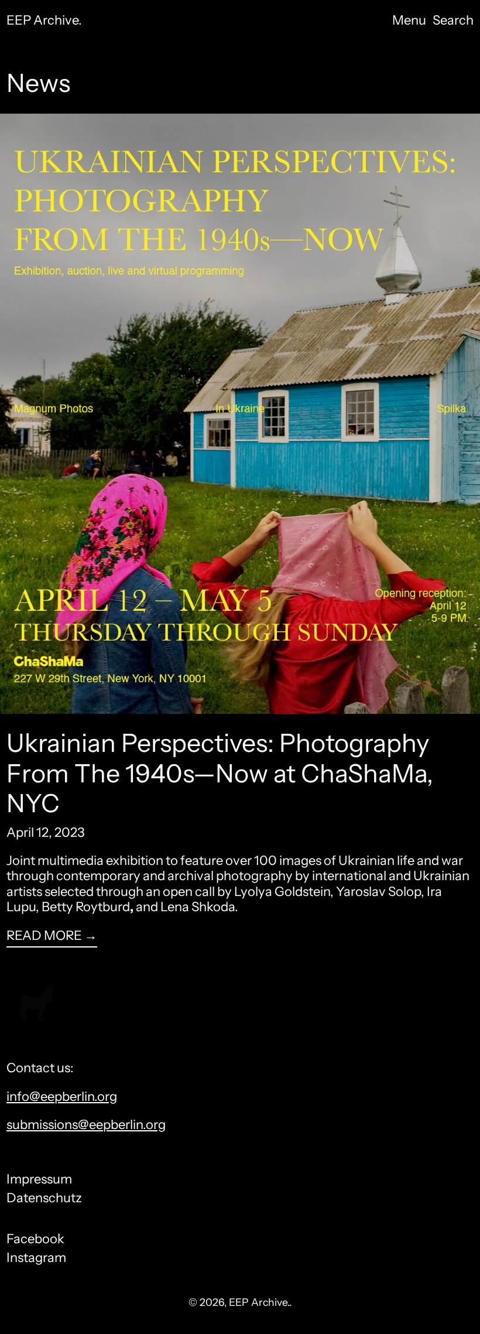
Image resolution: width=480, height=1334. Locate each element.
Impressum (39, 1179)
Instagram (36, 1257)
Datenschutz (44, 1198)
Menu (409, 20)
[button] (453, 20)
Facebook (35, 1239)
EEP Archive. (44, 20)
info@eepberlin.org (61, 1096)
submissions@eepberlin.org (86, 1125)
